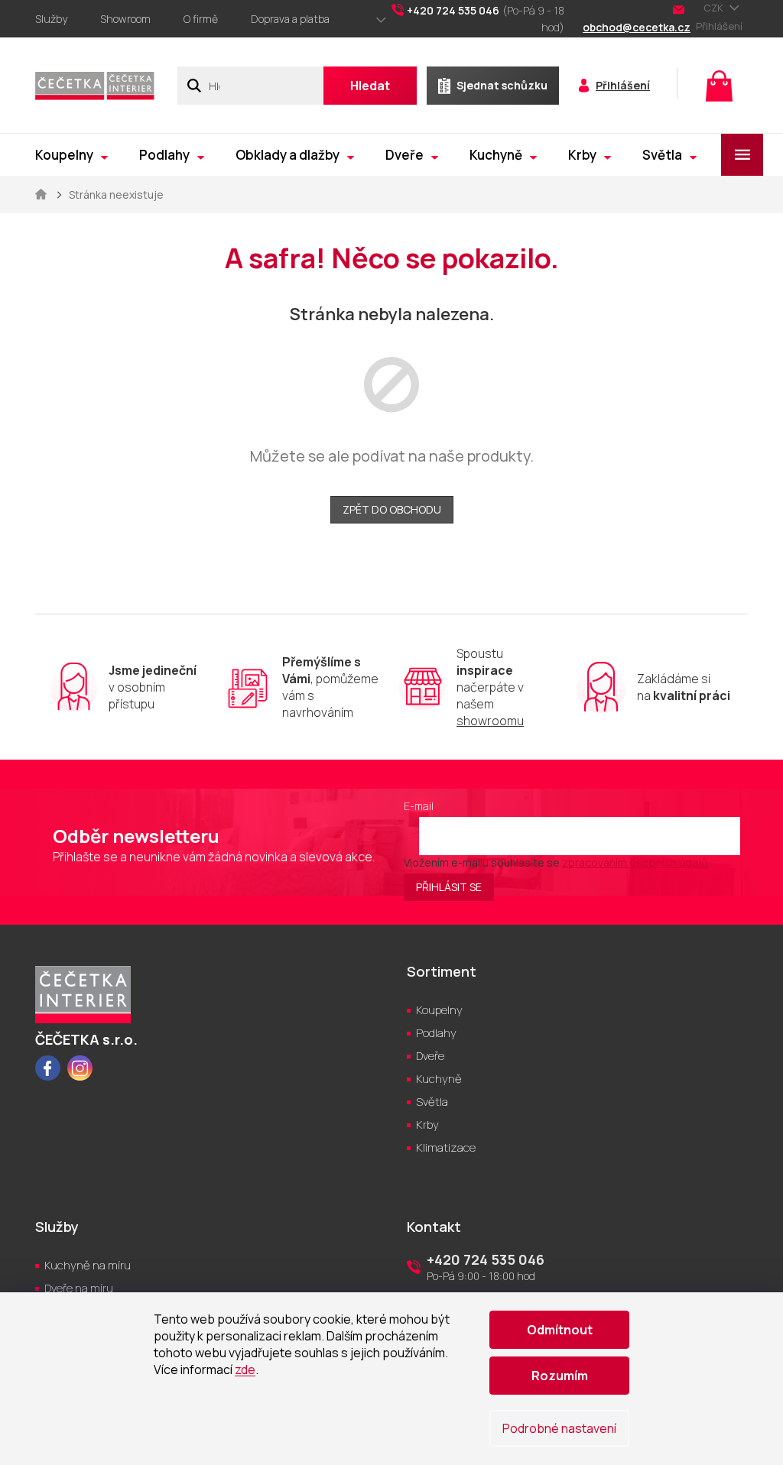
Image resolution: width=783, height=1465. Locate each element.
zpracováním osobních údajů (634, 862)
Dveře (430, 1056)
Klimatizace (446, 1147)
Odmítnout (560, 1329)
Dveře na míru (78, 1288)
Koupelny (439, 1010)
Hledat (370, 85)
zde (245, 1369)
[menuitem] (71, 155)
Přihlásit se (449, 887)
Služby (51, 18)
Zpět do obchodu (392, 509)
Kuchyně (439, 1079)
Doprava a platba (290, 18)
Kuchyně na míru (87, 1265)
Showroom (125, 18)
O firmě (201, 18)
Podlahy (436, 1033)
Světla (432, 1102)
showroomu (490, 720)
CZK (714, 8)
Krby (427, 1125)
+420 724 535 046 (485, 1259)
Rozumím (559, 1375)
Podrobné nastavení (559, 1428)
